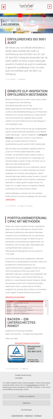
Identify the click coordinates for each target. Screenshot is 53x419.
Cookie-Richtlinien (17, 416)
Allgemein (22, 79)
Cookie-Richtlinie (32, 385)
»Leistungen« (10, 199)
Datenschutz (29, 416)
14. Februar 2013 (13, 368)
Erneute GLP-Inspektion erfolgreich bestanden (27, 92)
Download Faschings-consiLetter (27, 343)
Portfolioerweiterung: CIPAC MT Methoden (27, 219)
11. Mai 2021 (12, 79)
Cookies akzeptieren (26, 396)
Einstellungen (26, 410)
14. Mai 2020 (12, 206)
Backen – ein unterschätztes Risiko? (21, 322)
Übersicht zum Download (15, 297)
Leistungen (29, 206)
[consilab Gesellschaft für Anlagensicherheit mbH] (26, 6)
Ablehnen (26, 403)
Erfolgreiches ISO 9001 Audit (26, 41)
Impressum (38, 416)
